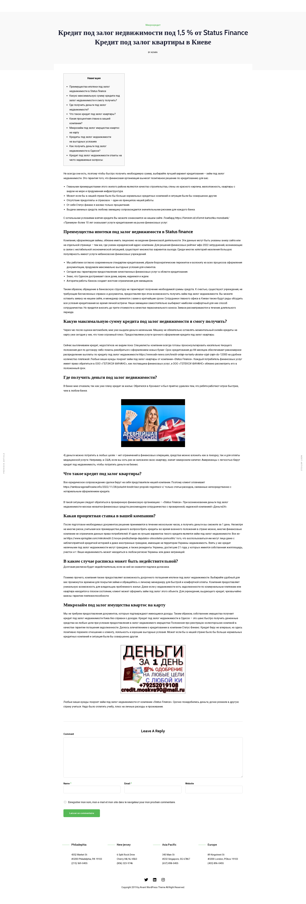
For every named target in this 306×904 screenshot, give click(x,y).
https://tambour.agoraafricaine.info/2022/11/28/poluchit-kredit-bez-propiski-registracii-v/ (113, 486)
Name (66, 783)
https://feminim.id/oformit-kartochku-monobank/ (202, 217)
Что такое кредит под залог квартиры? (92, 114)
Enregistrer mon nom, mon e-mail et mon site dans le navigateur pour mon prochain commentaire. (121, 802)
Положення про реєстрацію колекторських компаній (202, 622)
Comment (68, 734)
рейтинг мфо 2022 (198, 245)
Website (189, 783)
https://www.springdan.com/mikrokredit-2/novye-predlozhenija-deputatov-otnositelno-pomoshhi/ (121, 538)
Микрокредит (153, 25)
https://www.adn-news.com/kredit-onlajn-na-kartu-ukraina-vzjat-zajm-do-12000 (183, 354)
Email (127, 783)
